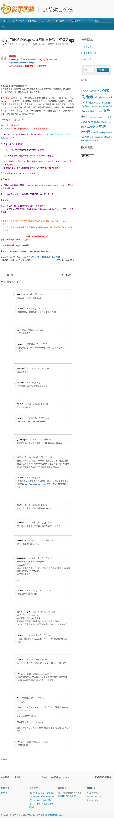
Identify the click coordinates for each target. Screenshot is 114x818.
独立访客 (106, 117)
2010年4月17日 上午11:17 (33, 330)
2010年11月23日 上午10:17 (41, 540)
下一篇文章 (67, 275)
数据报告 (93, 111)
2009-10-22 (24, 44)
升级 (89, 102)
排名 (96, 106)
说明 (91, 137)
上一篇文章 (7, 275)
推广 (100, 106)
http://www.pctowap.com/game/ (32, 422)
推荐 (103, 106)
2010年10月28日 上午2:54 (36, 505)
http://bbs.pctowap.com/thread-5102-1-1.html (30, 251)
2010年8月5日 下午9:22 (40, 439)
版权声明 (99, 117)
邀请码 (107, 137)
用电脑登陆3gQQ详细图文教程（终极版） (41, 40)
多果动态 (31, 21)
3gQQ (13, 257)
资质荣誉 (74, 21)
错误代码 (88, 141)
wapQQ (26, 257)
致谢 (107, 132)
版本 (94, 117)
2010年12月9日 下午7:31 (44, 612)
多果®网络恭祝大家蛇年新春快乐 (41, 797)
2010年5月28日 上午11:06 (42, 368)
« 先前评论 (6, 759)
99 (71, 40)
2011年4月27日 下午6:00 (33, 698)
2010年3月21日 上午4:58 (34, 294)
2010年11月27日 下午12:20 (39, 590)
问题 (93, 141)
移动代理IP (55, 257)
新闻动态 (87, 47)
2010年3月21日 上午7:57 (38, 308)
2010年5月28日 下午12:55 (38, 383)
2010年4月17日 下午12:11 (38, 344)
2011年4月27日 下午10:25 (38, 742)
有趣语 (100, 111)
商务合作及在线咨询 (67, 796)
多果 (101, 103)
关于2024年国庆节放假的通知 (40, 800)
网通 (103, 132)
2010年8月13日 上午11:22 (40, 457)
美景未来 (4, 793)
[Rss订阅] (19, 777)
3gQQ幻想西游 (94, 91)
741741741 (20, 239)
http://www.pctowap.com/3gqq (22, 62)
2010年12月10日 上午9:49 (38, 635)
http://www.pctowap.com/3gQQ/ (42, 347)
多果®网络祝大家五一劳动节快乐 (41, 793)
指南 (93, 106)
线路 (98, 132)
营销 (110, 132)
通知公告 (87, 59)
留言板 (93, 132)
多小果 (42, 44)
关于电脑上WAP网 (64, 260)
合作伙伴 (59, 21)
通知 (101, 137)
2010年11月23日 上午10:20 (41, 558)
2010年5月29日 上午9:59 (37, 404)
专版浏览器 (103, 97)
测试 (86, 117)
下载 (96, 97)
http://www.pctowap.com (35, 484)
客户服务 (45, 21)
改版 (87, 111)
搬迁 (108, 106)
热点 (90, 117)
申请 (89, 122)
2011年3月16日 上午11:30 (38, 674)
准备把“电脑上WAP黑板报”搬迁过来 (17, 260)
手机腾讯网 (45, 257)
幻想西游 (35, 257)
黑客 (96, 141)
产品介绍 (17, 21)
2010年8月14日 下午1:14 (38, 478)
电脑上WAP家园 (99, 121)
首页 (5, 21)
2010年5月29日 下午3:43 (38, 418)
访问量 (85, 136)
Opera (19, 257)
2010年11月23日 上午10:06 (41, 523)
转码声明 (97, 137)
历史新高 (95, 103)
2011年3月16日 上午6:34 (36, 659)
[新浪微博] (16, 777)
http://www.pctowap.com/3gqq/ (30, 562)
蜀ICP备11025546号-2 (55, 815)
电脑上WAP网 (62, 44)
